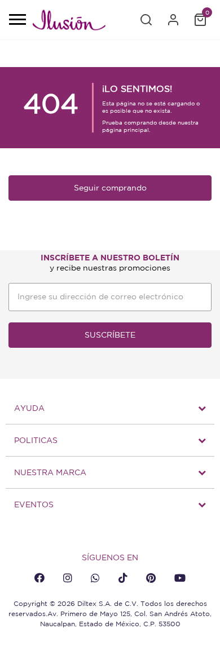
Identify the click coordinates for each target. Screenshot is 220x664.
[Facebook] (39, 578)
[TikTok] (122, 578)
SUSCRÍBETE (110, 334)
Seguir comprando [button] (110, 187)
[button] (146, 20)
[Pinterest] (151, 578)
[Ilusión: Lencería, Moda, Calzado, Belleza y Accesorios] (68, 22)
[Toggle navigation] (16, 20)
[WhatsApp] (95, 578)
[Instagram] (67, 578)
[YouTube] (180, 578)
